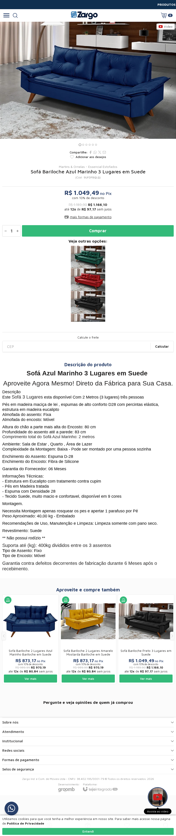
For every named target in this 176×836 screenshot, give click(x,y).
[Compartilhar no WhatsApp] (95, 152)
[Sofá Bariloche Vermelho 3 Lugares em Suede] (88, 279)
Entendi (88, 831)
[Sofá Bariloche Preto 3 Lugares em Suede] (88, 302)
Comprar (98, 230)
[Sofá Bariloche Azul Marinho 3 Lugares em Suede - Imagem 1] (88, 80)
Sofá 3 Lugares (27, 396)
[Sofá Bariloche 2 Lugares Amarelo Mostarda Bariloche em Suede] (88, 639)
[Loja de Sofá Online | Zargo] (84, 15)
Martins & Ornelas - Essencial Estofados (88, 166)
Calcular (162, 346)
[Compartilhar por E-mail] (104, 152)
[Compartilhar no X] (99, 152)
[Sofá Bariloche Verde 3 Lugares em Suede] (88, 257)
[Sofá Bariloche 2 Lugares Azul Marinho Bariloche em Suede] (30, 639)
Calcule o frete (88, 337)
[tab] (80, 144)
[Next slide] (171, 85)
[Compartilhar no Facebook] (90, 152)
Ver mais (30, 678)
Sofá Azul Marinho (59, 436)
